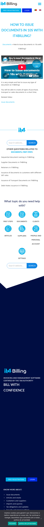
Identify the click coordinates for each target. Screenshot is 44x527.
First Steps (27, 152)
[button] (39, 3)
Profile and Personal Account (36, 240)
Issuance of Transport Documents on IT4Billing (19, 180)
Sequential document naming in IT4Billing (17, 157)
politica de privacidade (27, 523)
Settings (22, 258)
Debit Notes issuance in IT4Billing (14, 185)
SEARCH (32, 142)
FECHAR (12, 523)
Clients (36, 221)
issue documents (8, 102)
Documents (7, 44)
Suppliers (22, 236)
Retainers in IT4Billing (9, 167)
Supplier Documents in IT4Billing (14, 162)
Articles (8, 236)
